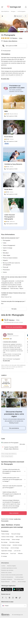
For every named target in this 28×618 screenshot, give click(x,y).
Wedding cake (4, 553)
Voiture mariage (16, 539)
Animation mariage (17, 545)
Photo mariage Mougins (7, 456)
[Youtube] (16, 597)
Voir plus (14, 309)
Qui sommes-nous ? (19, 579)
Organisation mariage (6, 550)
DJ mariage (4, 556)
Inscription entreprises (6, 579)
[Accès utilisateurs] (26, 7)
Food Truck (13, 553)
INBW (6, 111)
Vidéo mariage (19, 536)
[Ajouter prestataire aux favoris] (25, 16)
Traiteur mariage (5, 534)
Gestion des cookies (6, 572)
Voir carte (22, 444)
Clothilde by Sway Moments (13, 164)
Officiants (20, 553)
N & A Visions (8, 137)
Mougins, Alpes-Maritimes (10, 41)
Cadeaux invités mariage (7, 536)
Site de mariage (22, 581)
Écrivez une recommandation (14, 327)
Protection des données (7, 570)
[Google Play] (18, 590)
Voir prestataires (14, 428)
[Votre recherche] (2, 16)
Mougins (13, 11)
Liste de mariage (15, 548)
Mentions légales (11, 565)
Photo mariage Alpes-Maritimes (9, 453)
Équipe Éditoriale (5, 581)
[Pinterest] (9, 597)
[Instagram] (13, 597)
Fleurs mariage (4, 548)
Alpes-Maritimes (5, 11)
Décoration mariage (14, 542)
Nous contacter (14, 513)
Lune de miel (17, 550)
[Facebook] (2, 597)
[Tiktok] (19, 597)
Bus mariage (4, 542)
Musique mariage (5, 539)
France (6, 605)
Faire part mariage (15, 534)
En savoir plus (5, 78)
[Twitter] (6, 597)
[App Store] (6, 590)
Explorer (22, 29)
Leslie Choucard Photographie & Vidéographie (9, 217)
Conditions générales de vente (9, 568)
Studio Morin (8, 189)
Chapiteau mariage (6, 545)
